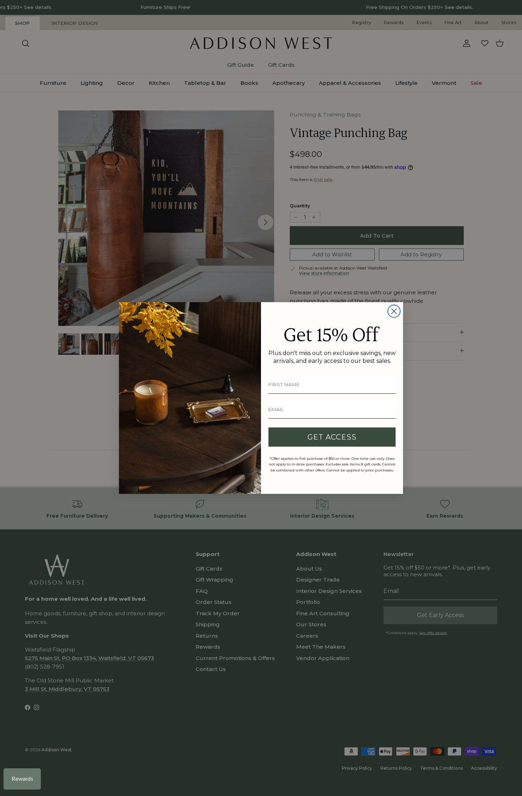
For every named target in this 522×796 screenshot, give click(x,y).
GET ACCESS (332, 437)
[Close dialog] (394, 311)
